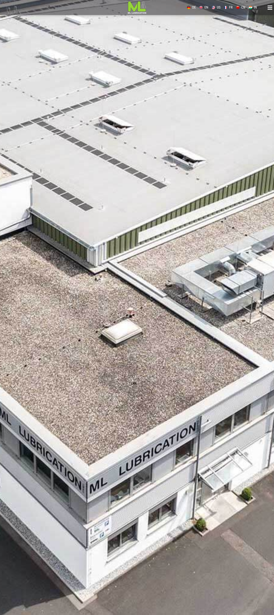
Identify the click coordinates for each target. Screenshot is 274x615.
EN (206, 7)
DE (194, 7)
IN (255, 7)
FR (231, 7)
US (218, 7)
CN (243, 7)
